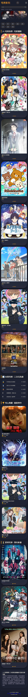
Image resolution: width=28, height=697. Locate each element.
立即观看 (4, 18)
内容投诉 (19, 693)
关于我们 (8, 693)
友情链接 (15, 693)
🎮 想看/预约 (14, 73)
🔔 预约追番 (14, 583)
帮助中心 (12, 693)
